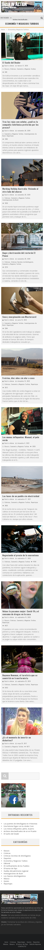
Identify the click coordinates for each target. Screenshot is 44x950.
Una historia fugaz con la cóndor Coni (18, 826)
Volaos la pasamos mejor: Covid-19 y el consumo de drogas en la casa (20, 613)
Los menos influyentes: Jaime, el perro (19, 829)
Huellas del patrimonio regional (16, 871)
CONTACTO (22, 946)
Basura (7, 69)
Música (6, 878)
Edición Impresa (35, 944)
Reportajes (10, 136)
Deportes (7, 858)
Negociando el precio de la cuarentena (20, 555)
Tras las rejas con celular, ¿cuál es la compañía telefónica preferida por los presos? (20, 124)
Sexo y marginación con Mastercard (19, 316)
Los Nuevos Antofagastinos (15, 876)
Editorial (7, 863)
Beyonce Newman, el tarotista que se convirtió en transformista (19, 677)
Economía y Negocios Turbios (26, 69)
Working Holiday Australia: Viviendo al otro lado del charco (20, 190)
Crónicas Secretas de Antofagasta (22, 262)
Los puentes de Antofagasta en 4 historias (20, 824)
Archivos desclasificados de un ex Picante (25, 18)
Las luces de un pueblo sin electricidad (20, 496)
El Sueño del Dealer (11, 62)
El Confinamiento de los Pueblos (16, 866)
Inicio (3, 29)
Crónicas (13, 69)
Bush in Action (9, 66)
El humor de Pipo (10, 868)
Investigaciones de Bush (10, 200)
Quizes (6, 881)
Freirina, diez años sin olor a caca (18, 378)
